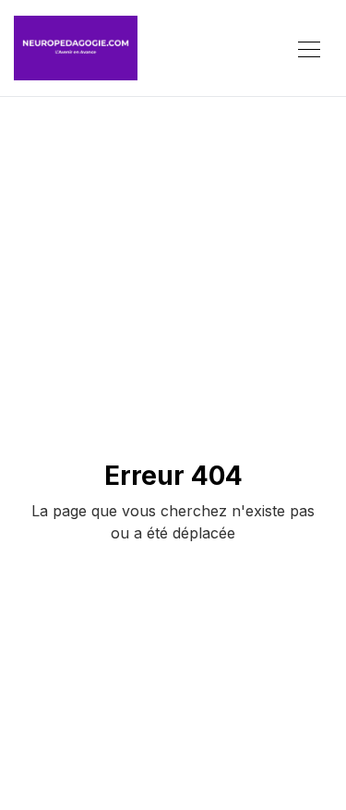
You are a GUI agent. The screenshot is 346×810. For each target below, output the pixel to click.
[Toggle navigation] (309, 48)
